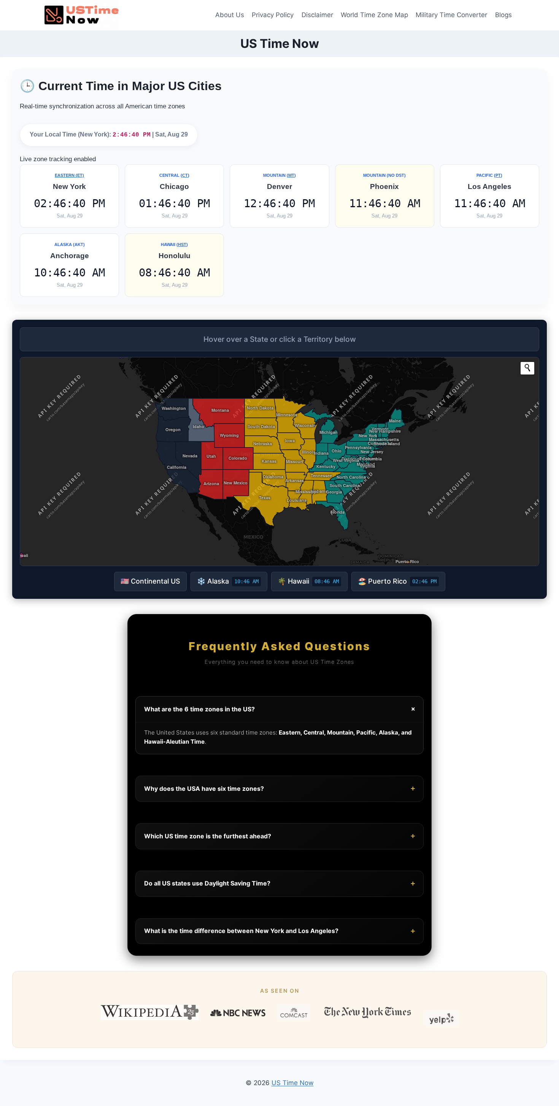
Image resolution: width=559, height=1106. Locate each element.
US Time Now (293, 1083)
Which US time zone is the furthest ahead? (279, 835)
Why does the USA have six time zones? (279, 788)
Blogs (503, 15)
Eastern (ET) (69, 175)
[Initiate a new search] (527, 367)
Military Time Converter (451, 15)
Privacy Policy (273, 15)
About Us (229, 15)
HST (182, 244)
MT (291, 175)
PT (498, 175)
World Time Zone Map (374, 15)
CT (185, 175)
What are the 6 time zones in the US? (281, 709)
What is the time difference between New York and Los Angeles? (279, 931)
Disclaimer (317, 15)
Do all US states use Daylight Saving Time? (279, 883)
